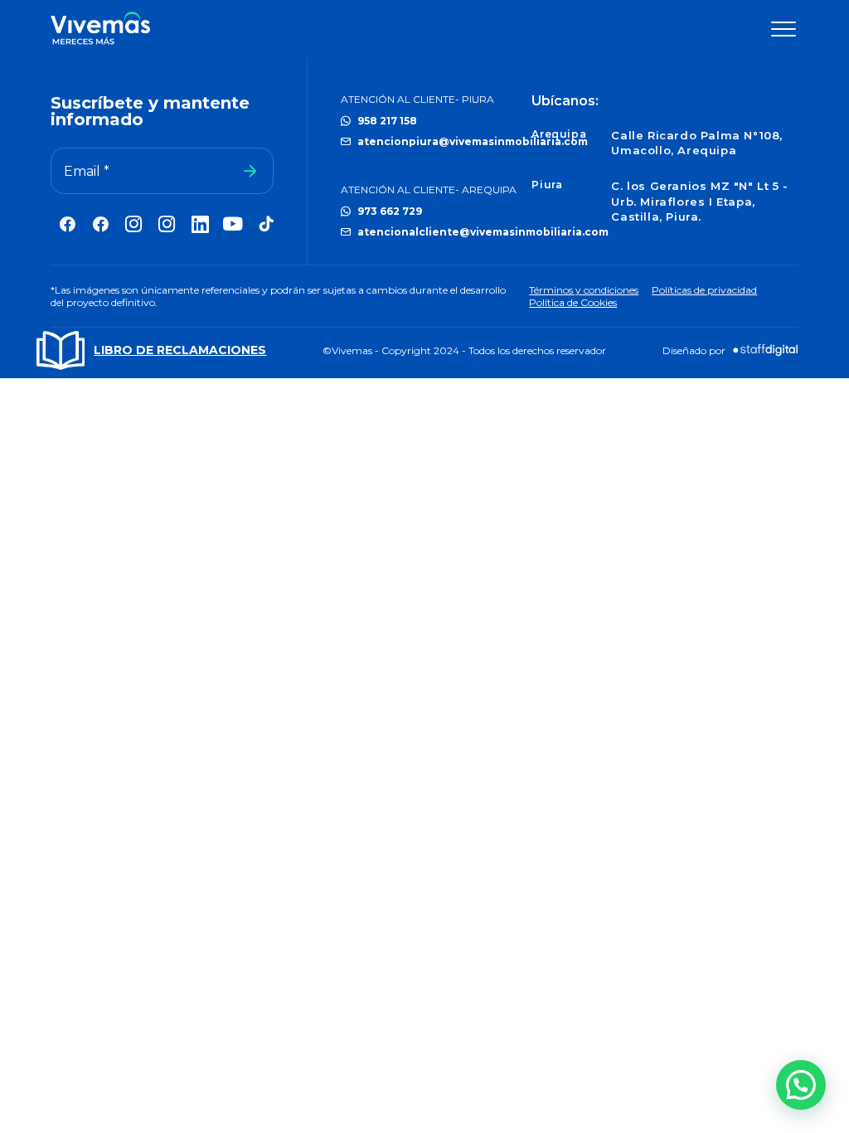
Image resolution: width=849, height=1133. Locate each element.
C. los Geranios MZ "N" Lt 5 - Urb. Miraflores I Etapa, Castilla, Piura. (699, 200)
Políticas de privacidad (704, 290)
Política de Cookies (573, 302)
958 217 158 (387, 120)
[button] (801, 1085)
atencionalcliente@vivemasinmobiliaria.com (483, 232)
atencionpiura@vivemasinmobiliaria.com (472, 141)
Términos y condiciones (583, 290)
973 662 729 (389, 211)
